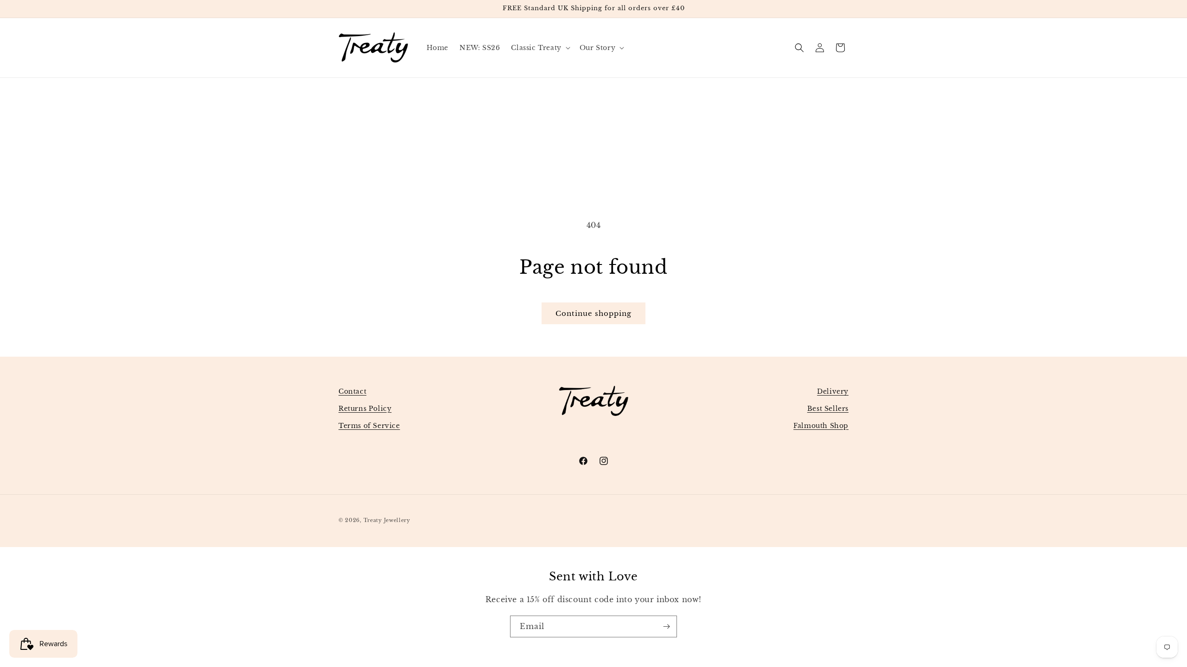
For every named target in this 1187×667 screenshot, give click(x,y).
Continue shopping (593, 313)
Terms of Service (369, 426)
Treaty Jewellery (387, 520)
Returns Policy (364, 408)
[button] (539, 47)
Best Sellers (828, 408)
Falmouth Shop (821, 426)
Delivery (833, 391)
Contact (352, 391)
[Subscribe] (666, 626)
